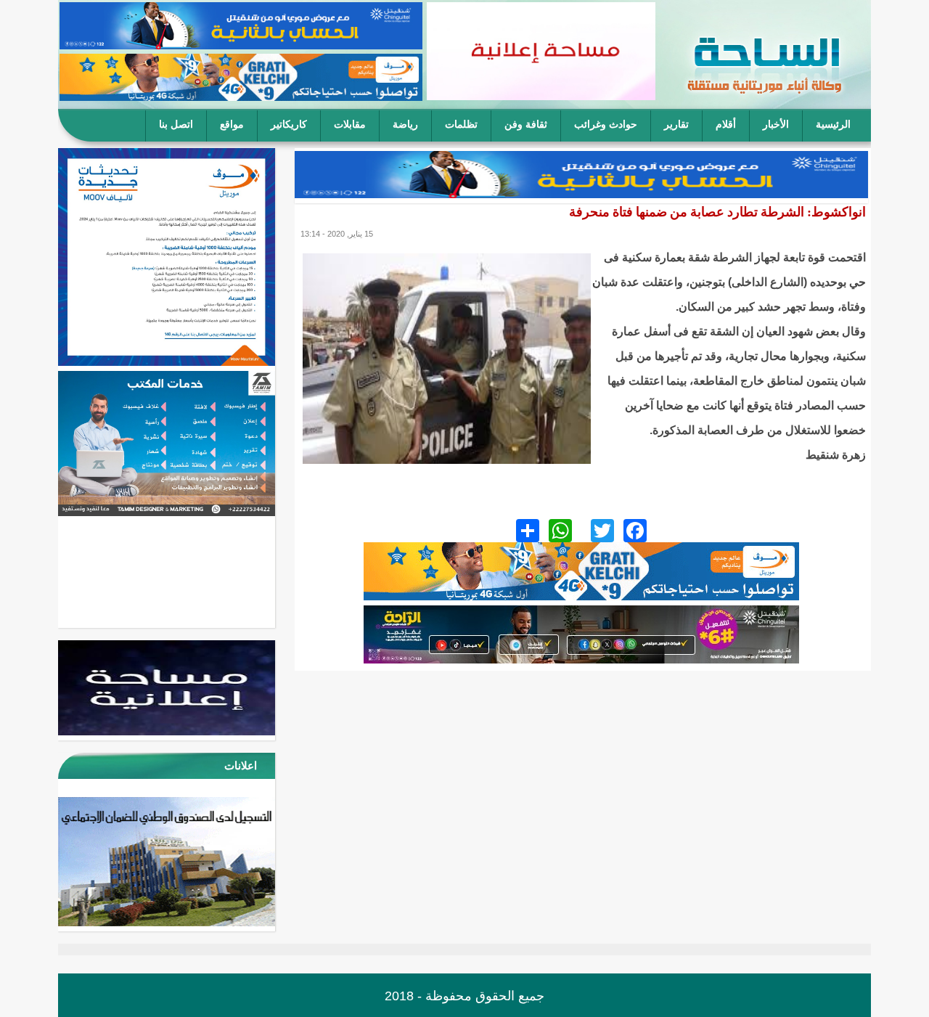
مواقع (232, 124)
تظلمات (461, 124)
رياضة (405, 124)
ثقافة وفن (525, 124)
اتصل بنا (176, 124)
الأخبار (776, 124)
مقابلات (350, 124)
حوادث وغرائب (605, 124)
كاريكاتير (289, 124)
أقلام (726, 124)
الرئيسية (833, 124)
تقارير (676, 124)
